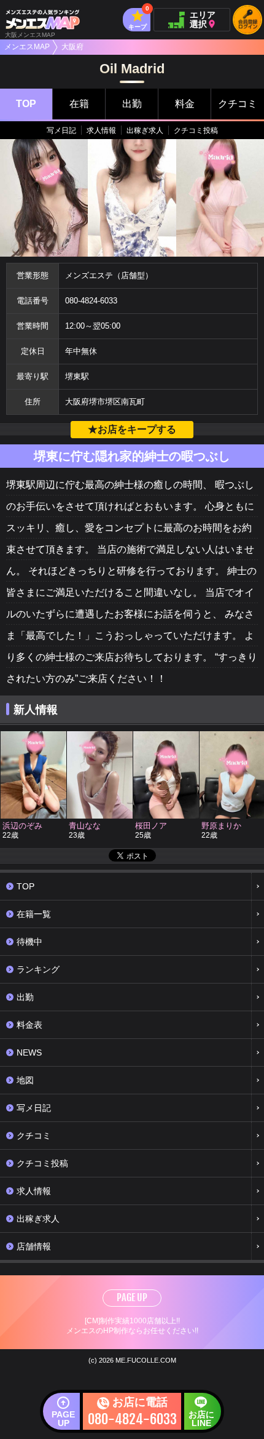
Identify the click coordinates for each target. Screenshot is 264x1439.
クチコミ (237, 103)
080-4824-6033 (91, 300)
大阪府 (72, 46)
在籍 (79, 103)
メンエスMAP (27, 46)
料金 (185, 103)
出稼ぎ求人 (144, 130)
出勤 (132, 103)
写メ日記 (61, 130)
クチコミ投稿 (196, 130)
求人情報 (101, 130)
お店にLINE (201, 1418)
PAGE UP (132, 1297)
